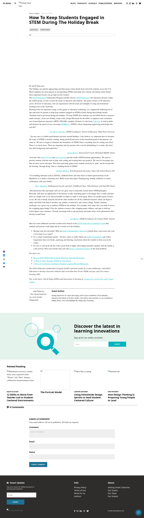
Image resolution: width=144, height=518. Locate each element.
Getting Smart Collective (119, 487)
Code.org (96, 121)
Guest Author (34, 13)
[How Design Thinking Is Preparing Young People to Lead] (122, 379)
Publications (105, 3)
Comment (34, 427)
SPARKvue (65, 124)
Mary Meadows (41, 186)
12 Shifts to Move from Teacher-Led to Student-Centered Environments (20, 397)
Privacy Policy (80, 487)
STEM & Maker (45, 30)
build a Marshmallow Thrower (74, 231)
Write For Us (79, 493)
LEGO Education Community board (91, 223)
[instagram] (130, 3)
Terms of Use (80, 490)
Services (118, 3)
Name (32, 452)
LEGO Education (39, 97)
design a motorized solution (79, 248)
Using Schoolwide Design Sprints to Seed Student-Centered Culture (88, 397)
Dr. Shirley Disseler (57, 131)
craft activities (60, 157)
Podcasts (82, 3)
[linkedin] (133, 3)
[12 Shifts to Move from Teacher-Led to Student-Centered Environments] (21, 379)
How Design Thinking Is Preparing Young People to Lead (121, 397)
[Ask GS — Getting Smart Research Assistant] (138, 512)
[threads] (136, 3)
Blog (73, 3)
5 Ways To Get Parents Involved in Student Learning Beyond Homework (60, 263)
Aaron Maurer (72, 152)
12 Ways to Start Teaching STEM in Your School (52, 260)
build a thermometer (94, 237)
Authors (77, 496)
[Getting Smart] (25, 3)
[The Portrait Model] (55, 379)
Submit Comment (38, 464)
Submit (117, 344)
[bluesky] (140, 3)
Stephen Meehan (62, 171)
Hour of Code (46, 157)
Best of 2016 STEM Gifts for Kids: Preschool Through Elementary (59, 258)
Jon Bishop (74, 218)
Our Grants (113, 490)
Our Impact (113, 496)
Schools (92, 3)
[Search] (15, 3)
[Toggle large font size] (142, 259)
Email (31, 441)
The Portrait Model (51, 392)
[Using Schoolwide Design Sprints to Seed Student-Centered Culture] (89, 379)
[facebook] (127, 3)
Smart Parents (34, 30)
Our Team (112, 493)
